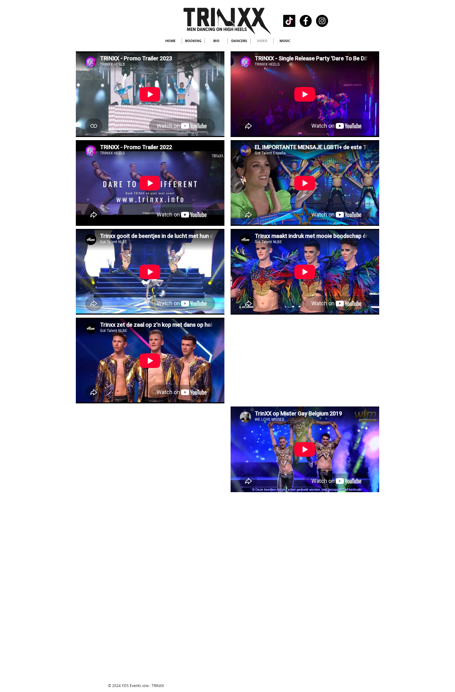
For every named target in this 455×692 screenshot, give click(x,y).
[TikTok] (289, 21)
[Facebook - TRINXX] (306, 21)
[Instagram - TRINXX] (322, 21)
